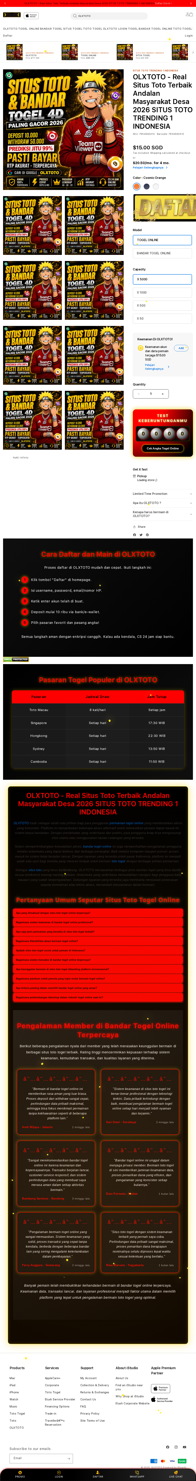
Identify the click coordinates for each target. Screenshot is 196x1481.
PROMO (20, 1476)
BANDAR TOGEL (51, 28)
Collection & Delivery (94, 1385)
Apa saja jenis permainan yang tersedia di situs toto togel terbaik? (55, 931)
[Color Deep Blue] (147, 186)
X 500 (141, 305)
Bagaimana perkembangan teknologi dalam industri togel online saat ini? (59, 997)
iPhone (14, 1392)
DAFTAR (98, 1476)
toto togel (118, 861)
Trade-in (50, 1413)
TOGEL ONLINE (28, 28)
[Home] (12, 14)
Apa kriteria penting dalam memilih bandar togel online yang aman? (56, 988)
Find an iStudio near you (129, 1387)
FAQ (83, 1406)
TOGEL (187, 28)
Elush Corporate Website (132, 1403)
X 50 (140, 318)
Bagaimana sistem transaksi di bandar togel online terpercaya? (53, 959)
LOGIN (59, 1476)
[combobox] (109, 15)
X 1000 (142, 292)
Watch (14, 1399)
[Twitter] (142, 535)
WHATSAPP (137, 1476)
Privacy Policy (90, 1413)
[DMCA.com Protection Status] (16, 661)
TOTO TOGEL (92, 28)
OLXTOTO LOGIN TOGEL (120, 28)
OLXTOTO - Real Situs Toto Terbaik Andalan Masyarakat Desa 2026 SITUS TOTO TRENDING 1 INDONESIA (98, 3)
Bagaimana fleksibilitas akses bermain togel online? (47, 941)
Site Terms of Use (92, 1420)
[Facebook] (135, 535)
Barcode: (162, 134)
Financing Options (57, 1406)
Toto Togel (17, 1413)
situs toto (35, 870)
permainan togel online (126, 823)
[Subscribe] (68, 1458)
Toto (13, 1420)
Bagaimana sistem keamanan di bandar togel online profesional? (54, 922)
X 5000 (142, 279)
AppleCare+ (53, 1378)
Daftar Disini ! (163, 3)
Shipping (155, 153)
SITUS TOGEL (72, 28)
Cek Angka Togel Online (163, 448)
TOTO (177, 28)
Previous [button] (5, 3)
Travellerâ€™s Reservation (55, 1422)
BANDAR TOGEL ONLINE (155, 28)
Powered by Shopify (174, 1467)
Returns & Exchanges (94, 1392)
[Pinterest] (148, 535)
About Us (122, 1378)
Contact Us (88, 1399)
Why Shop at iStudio (130, 1396)
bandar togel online (97, 846)
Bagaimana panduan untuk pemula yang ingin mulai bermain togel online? (60, 978)
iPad (12, 1385)
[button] (10, 28)
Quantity (139, 384)
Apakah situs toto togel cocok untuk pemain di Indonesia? (50, 950)
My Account (88, 1378)
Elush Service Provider (60, 1399)
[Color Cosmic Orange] (136, 186)
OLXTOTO (10, 28)
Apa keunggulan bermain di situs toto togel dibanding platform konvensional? (62, 969)
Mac (12, 1378)
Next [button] (191, 3)
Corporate (52, 1385)
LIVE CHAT (176, 1476)
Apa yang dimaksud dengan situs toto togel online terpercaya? (53, 913)
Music (13, 1406)
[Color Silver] (156, 186)
